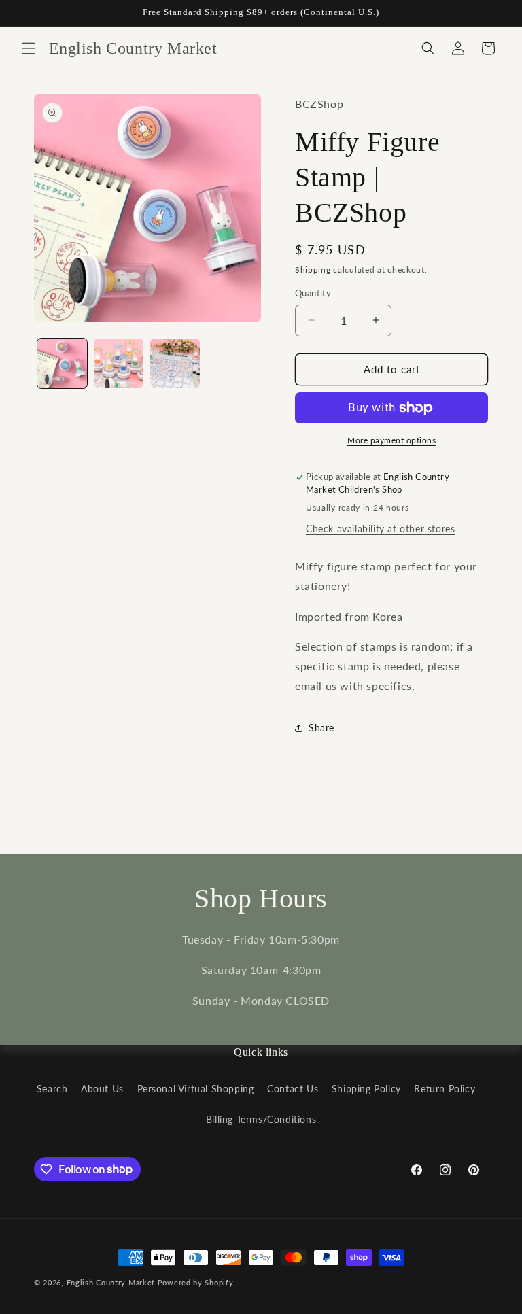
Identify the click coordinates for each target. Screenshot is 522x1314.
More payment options (391, 440)
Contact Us (292, 1088)
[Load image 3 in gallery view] (175, 363)
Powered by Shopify (196, 1282)
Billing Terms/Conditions (261, 1119)
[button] (29, 48)
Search (52, 1088)
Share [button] (321, 727)
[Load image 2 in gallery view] (118, 363)
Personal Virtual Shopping (195, 1088)
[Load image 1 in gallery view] (62, 363)
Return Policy (444, 1088)
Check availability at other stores (380, 528)
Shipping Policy (366, 1088)
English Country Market (111, 1282)
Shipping (313, 269)
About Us (102, 1088)
